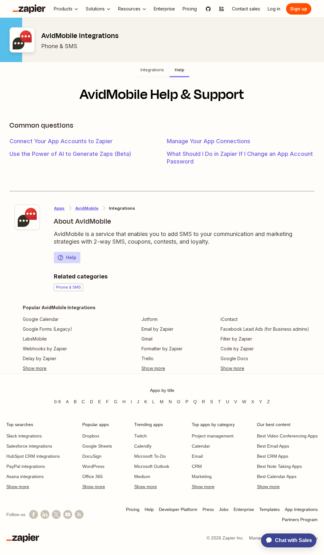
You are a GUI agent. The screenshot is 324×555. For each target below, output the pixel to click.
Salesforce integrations (29, 446)
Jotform (149, 319)
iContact (229, 319)
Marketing (202, 476)
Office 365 (92, 476)
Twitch (140, 435)
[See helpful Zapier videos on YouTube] (67, 514)
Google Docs (234, 358)
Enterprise (244, 509)
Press (208, 509)
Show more (17, 486)
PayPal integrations (25, 466)
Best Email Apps (273, 446)
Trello (147, 358)
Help (71, 257)
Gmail (147, 338)
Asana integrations (25, 476)
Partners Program (300, 519)
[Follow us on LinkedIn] (44, 514)
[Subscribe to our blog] (79, 514)
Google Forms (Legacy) (47, 329)
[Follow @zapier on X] (56, 514)
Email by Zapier (157, 329)
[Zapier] (29, 8)
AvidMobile (86, 208)
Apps (59, 208)
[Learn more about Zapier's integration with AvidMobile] (27, 217)
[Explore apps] (221, 9)
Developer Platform (178, 509)
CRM (197, 466)
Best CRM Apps (272, 456)
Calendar (201, 446)
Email (197, 456)
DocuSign (92, 456)
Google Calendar (41, 319)
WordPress (93, 466)
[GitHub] (208, 9)
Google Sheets (97, 446)
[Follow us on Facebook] (33, 514)
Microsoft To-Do (150, 456)
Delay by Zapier (39, 358)
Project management (213, 435)
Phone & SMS (59, 46)
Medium (142, 476)
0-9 (57, 401)
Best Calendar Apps (276, 476)
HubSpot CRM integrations (33, 456)
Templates (269, 509)
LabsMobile (35, 338)
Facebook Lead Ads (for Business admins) (265, 329)
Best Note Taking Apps (279, 466)
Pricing (133, 509)
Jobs (223, 509)
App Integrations (301, 509)
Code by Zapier (237, 348)
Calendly (143, 446)
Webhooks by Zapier (45, 348)
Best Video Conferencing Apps (287, 435)
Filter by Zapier (236, 338)
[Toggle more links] (59, 368)
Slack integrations (24, 435)
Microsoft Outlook (151, 466)
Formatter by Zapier (162, 348)
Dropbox (90, 435)
